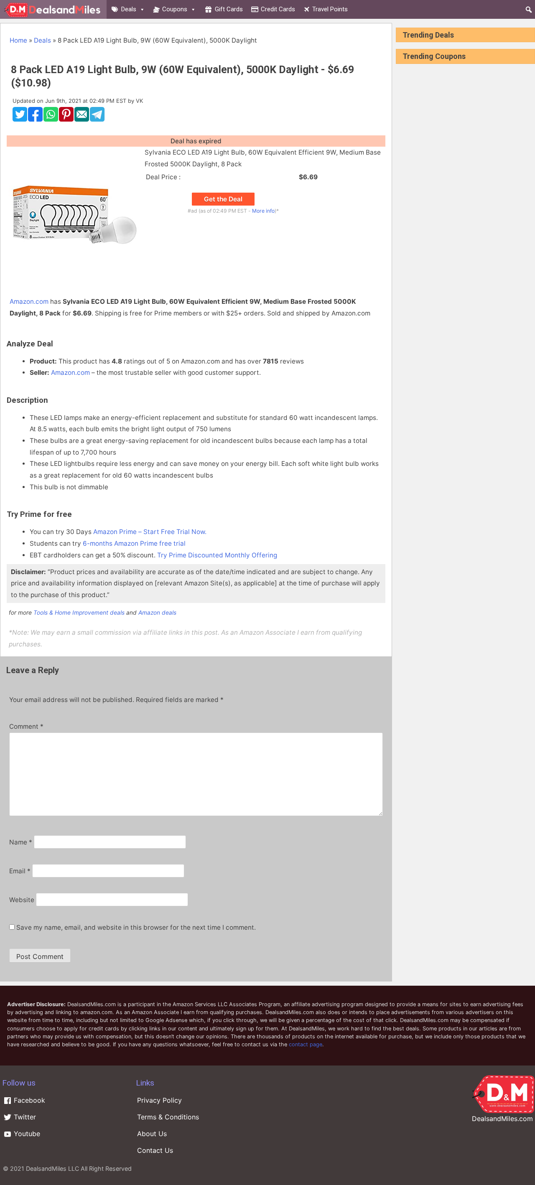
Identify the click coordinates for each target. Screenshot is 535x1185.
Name (20, 842)
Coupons (174, 9)
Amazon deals (157, 612)
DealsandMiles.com (502, 1118)
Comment (26, 726)
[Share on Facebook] (35, 119)
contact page (305, 1044)
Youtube (26, 1133)
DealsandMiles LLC (52, 1168)
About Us (152, 1133)
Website (21, 900)
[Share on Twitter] (20, 119)
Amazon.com (29, 301)
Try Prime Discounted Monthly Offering (217, 555)
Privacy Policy (159, 1100)
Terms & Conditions (168, 1117)
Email (20, 871)
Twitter (24, 1117)
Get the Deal (223, 199)
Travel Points (330, 9)
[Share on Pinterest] (66, 119)
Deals (128, 9)
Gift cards (229, 9)
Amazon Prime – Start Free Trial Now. (149, 532)
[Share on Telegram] (97, 119)
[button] (528, 9)
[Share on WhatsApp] (50, 119)
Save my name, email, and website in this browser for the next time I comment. (136, 927)
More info (263, 211)
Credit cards (278, 9)
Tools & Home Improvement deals (79, 612)
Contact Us (155, 1150)
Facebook (28, 1100)
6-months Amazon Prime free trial (134, 543)
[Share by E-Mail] (81, 119)
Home (18, 40)
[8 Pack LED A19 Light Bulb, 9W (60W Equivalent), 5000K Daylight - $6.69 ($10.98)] (75, 278)
